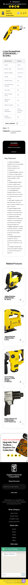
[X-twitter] (13, 6)
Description (14, 143)
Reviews (14, 152)
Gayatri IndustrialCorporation (10, 13)
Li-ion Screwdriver (16, 131)
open (21, 26)
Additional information (14, 147)
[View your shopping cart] (25, 13)
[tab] (14, 143)
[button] (18, 13)
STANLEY (13, 133)
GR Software (18, 583)
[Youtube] (15, 6)
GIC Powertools (19, 581)
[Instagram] (18, 6)
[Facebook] (10, 6)
